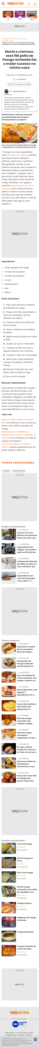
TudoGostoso (6, 39)
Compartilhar (21, 79)
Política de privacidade (24, 1033)
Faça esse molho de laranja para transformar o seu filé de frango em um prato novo (27, 764)
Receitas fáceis (8, 41)
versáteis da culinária (17, 155)
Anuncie (21, 1035)
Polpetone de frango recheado (26, 918)
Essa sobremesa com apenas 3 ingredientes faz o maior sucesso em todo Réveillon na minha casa (27, 692)
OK (35, 1039)
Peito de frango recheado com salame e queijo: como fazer (24, 721)
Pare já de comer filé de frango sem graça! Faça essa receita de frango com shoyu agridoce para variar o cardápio (27, 778)
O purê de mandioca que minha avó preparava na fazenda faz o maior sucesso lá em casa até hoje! (26, 707)
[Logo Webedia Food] (19, 1024)
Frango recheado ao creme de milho (26, 947)
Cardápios (23, 39)
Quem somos (10, 1033)
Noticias (15, 39)
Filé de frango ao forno (25, 859)
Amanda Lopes (19, 91)
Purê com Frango (25, 872)
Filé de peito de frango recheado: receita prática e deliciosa (25, 664)
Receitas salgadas (19, 471)
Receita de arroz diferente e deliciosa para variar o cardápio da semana (19, 434)
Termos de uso (11, 1035)
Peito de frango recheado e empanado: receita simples (26, 735)
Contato (28, 1035)
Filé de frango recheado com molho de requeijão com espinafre (27, 889)
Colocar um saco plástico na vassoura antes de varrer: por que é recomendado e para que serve (27, 535)
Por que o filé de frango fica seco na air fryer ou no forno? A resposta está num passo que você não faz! (27, 750)
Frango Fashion (24, 903)
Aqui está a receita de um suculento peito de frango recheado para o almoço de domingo (26, 649)
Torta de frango (24, 844)
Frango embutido (25, 932)
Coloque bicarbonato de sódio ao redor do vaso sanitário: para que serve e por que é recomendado (27, 564)
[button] (35, 16)
